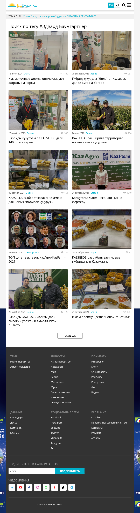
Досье (13, 422)
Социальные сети (65, 412)
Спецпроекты (99, 371)
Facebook (56, 417)
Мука (54, 387)
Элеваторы (57, 397)
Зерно (93, 73)
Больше (70, 335)
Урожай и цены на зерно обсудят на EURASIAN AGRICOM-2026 (59, 16)
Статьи (27, 73)
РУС (111, 5)
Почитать (98, 356)
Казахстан (57, 366)
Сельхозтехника (60, 392)
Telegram (56, 443)
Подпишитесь (70, 471)
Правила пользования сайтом (109, 422)
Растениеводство (20, 361)
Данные (16, 412)
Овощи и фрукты (61, 402)
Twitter (55, 432)
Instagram (56, 422)
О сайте (96, 417)
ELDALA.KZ (98, 412)
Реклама (96, 432)
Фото (94, 387)
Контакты (97, 427)
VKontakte (56, 438)
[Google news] (71, 487)
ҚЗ (117, 5)
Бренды (14, 432)
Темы (14, 356)
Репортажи (33, 252)
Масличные (58, 382)
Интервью (97, 361)
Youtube (55, 427)
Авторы (95, 438)
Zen (53, 448)
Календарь (16, 417)
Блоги (93, 311)
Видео (95, 392)
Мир (53, 371)
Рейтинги (96, 377)
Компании (16, 427)
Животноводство (20, 366)
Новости (58, 356)
